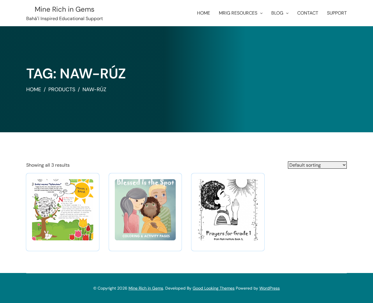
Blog (277, 13)
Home (203, 13)
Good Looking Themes (214, 288)
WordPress (269, 288)
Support (337, 13)
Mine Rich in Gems (64, 9)
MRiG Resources (238, 13)
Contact (307, 13)
